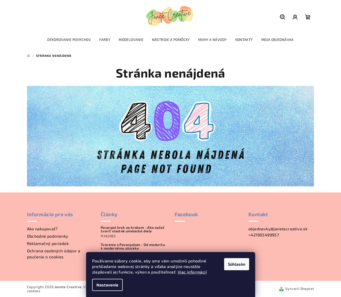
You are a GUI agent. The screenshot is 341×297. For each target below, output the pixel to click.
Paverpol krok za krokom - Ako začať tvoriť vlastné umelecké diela (132, 229)
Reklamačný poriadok (48, 243)
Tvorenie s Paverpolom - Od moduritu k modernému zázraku (133, 246)
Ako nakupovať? (42, 228)
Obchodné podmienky (47, 236)
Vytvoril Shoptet (299, 288)
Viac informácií (192, 271)
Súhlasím (236, 264)
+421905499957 (263, 234)
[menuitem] (69, 39)
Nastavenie (107, 284)
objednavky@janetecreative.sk (277, 228)
